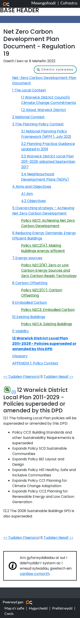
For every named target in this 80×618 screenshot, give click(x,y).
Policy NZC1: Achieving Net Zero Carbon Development (48, 223)
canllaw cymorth (35, 573)
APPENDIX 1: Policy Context (35, 363)
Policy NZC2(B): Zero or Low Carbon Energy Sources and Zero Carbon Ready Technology (49, 270)
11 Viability (20, 331)
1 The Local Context (29, 90)
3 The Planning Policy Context (38, 124)
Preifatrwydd (62, 608)
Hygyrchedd (38, 608)
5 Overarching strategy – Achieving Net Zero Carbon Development (43, 210)
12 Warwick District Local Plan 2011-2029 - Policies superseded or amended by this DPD (44, 343)
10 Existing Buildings (28, 316)
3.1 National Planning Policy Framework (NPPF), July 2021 (46, 134)
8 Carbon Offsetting (29, 282)
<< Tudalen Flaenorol (21, 376)
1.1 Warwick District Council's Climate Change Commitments (48, 100)
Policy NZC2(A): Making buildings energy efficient (43, 248)
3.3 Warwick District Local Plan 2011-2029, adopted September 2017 (48, 161)
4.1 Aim (27, 193)
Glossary (20, 356)
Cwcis (9, 613)
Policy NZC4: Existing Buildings (46, 324)
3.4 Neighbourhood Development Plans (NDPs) (45, 177)
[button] (55, 70)
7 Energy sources (27, 257)
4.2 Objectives (33, 200)
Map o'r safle (14, 608)
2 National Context (28, 117)
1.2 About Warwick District (43, 109)
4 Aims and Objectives (31, 186)
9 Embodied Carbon (29, 302)
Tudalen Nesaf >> (58, 376)
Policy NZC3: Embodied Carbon (48, 309)
